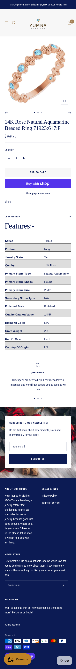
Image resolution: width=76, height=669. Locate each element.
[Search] (14, 23)
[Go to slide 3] (41, 112)
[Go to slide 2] (38, 112)
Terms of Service (51, 502)
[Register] (62, 585)
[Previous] (6, 112)
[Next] (69, 112)
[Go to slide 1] (34, 112)
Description (12, 216)
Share (8, 201)
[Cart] (69, 23)
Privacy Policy (49, 495)
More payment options (38, 193)
